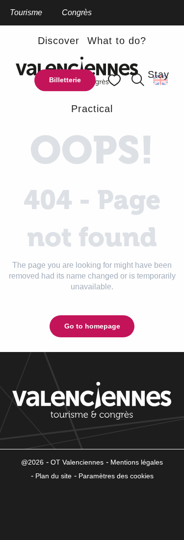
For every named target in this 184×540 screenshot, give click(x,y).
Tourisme (26, 12)
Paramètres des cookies (116, 476)
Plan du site (53, 476)
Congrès (77, 12)
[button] (138, 80)
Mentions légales (136, 462)
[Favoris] (115, 80)
